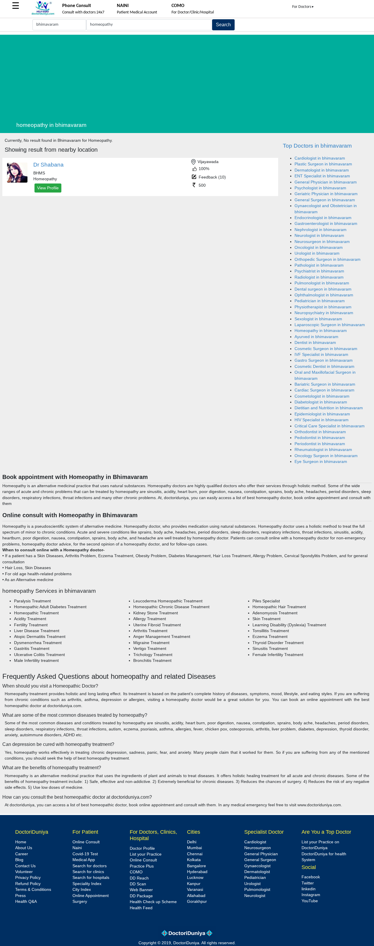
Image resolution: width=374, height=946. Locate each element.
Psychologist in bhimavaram (320, 188)
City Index (81, 889)
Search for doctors (89, 866)
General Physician (261, 854)
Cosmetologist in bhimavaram (322, 396)
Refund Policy (28, 884)
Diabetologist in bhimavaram (321, 402)
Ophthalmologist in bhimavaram (324, 295)
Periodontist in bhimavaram (320, 444)
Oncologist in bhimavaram (319, 247)
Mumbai (194, 848)
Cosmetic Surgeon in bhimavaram (326, 349)
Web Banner (141, 890)
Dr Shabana (48, 165)
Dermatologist (257, 872)
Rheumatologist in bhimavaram (323, 449)
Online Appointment (90, 895)
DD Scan (138, 884)
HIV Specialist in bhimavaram (322, 420)
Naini (77, 848)
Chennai (194, 854)
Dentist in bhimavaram (315, 342)
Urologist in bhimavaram (317, 253)
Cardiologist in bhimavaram (320, 158)
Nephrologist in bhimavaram (321, 230)
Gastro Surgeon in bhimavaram (324, 360)
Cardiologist (255, 842)
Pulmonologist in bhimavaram (322, 283)
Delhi (191, 842)
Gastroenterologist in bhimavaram (326, 223)
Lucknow (195, 877)
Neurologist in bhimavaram (319, 235)
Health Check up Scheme (153, 902)
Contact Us (25, 866)
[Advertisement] (194, 75)
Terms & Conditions (33, 889)
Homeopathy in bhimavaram (321, 330)
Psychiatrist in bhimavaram (319, 271)
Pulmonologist (257, 889)
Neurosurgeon (257, 848)
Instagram (311, 895)
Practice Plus (142, 866)
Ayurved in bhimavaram (316, 337)
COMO (136, 872)
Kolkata (194, 860)
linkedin (309, 889)
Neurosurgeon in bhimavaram (322, 241)
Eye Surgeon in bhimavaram (321, 461)
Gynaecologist (257, 866)
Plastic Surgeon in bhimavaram (323, 164)
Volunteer (24, 872)
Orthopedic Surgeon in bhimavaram (328, 259)
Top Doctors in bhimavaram (317, 146)
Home (20, 842)
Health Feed (141, 908)
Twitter (308, 883)
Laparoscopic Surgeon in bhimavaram (330, 325)
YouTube (310, 901)
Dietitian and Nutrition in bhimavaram (329, 408)
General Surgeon (260, 860)
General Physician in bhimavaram (326, 182)
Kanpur (193, 884)
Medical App (83, 860)
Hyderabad (197, 872)
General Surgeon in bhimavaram (325, 200)
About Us (23, 848)
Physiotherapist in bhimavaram (323, 307)
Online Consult (86, 842)
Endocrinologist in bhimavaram (323, 218)
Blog (19, 860)
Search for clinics (88, 872)
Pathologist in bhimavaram (319, 265)
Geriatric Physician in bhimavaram (326, 194)
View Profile (48, 188)
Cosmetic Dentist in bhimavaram (324, 366)
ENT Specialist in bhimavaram (322, 176)
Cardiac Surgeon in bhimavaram (324, 390)
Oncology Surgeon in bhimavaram (326, 456)
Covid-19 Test (85, 854)
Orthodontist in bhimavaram (320, 432)
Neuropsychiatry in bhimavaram (324, 313)
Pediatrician (255, 877)
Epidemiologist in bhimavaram (322, 414)
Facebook (311, 877)
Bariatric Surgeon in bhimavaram (325, 384)
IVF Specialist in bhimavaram (321, 354)
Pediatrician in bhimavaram (320, 301)
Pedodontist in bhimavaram (320, 438)
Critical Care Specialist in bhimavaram (330, 426)
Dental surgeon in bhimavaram (323, 289)
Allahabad (196, 895)
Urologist (252, 884)
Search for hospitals (90, 877)
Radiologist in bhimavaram (319, 277)
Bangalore (196, 866)
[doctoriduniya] (43, 14)
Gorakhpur (197, 901)
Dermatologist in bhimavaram (322, 170)
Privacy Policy (28, 877)
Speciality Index (86, 884)
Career (21, 854)
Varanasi (195, 889)
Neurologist (254, 895)
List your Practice (146, 854)
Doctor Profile (142, 848)
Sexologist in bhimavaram (318, 319)
